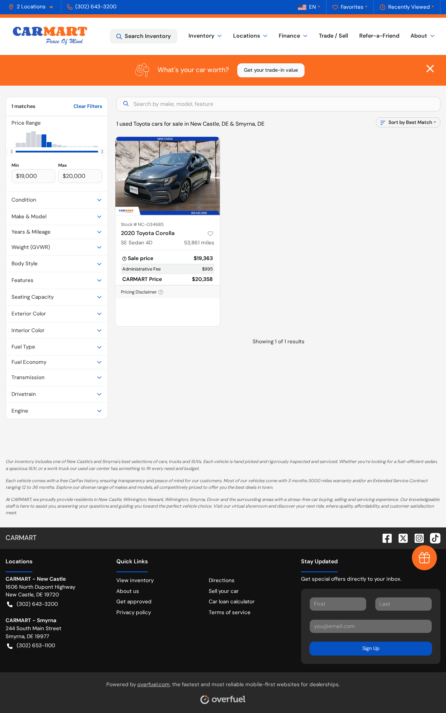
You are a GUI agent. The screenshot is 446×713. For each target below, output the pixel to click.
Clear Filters (88, 106)
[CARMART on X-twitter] (400, 537)
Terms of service (230, 612)
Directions (221, 580)
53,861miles (199, 242)
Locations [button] (246, 35)
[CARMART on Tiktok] (432, 537)
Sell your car (224, 591)
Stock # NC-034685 (142, 224)
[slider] (11, 151)
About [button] (418, 35)
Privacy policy (133, 612)
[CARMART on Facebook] (384, 537)
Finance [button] (289, 35)
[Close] (430, 68)
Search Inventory (148, 36)
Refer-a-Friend (379, 35)
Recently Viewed (409, 6)
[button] (33, 7)
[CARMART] (50, 36)
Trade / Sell (333, 35)
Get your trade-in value (271, 70)
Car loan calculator (232, 601)
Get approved (134, 601)
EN (312, 6)
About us (127, 591)
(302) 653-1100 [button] (36, 645)
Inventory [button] (201, 35)
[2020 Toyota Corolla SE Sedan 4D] (167, 176)
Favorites (352, 6)
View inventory (135, 580)
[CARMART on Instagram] (416, 537)
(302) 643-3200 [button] (95, 6)
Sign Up (370, 648)
